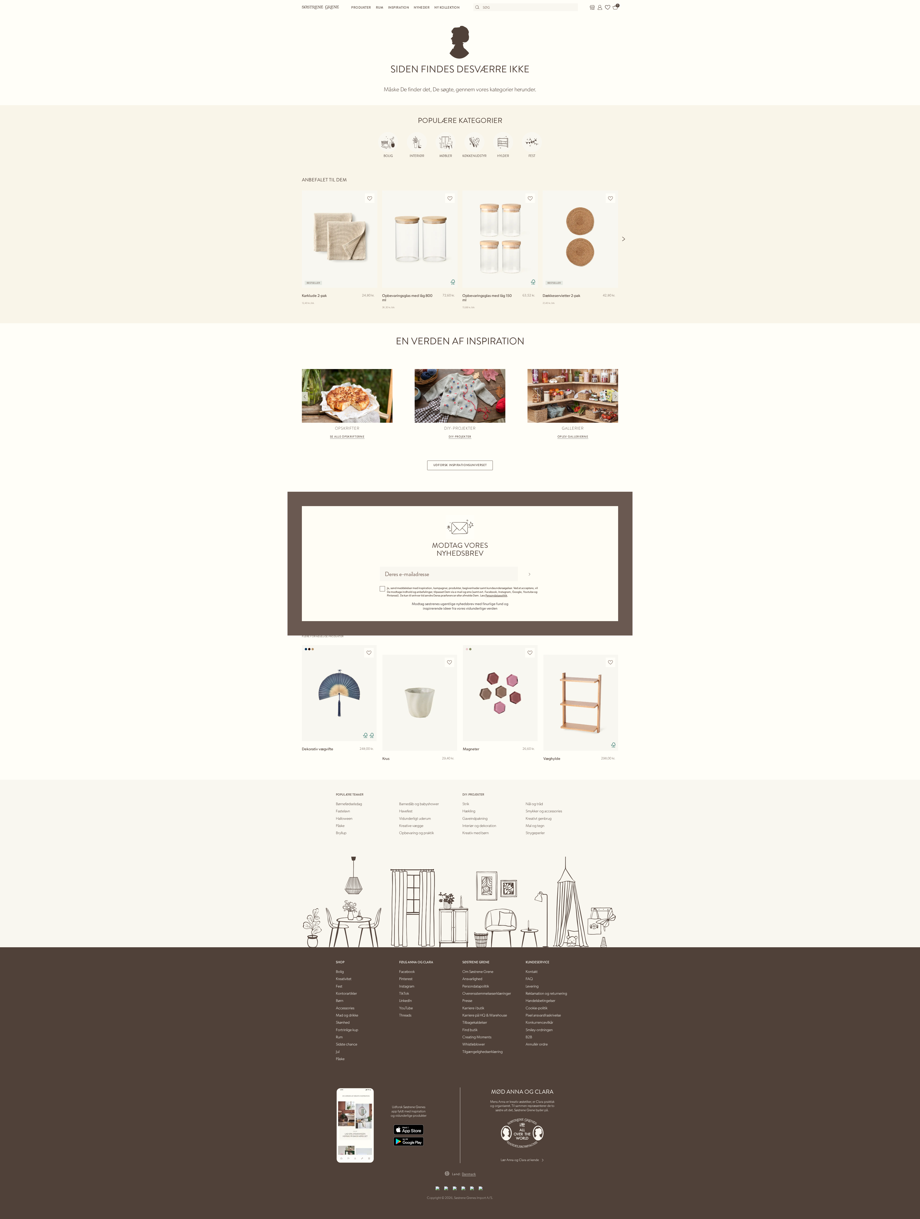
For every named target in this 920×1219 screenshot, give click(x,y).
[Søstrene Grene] (320, 7)
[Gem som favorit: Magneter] (530, 652)
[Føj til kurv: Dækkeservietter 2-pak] (612, 303)
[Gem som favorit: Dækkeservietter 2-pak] (610, 198)
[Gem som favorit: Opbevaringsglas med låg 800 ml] (450, 198)
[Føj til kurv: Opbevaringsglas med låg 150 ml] (532, 303)
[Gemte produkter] (607, 7)
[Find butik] (592, 7)
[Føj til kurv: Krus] (451, 766)
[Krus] (419, 703)
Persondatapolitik (496, 595)
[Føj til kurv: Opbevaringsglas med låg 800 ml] (452, 303)
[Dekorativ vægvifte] (339, 693)
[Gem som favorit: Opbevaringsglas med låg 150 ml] (530, 198)
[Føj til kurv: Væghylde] (612, 766)
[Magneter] (500, 693)
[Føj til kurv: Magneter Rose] (532, 756)
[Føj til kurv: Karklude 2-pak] (371, 303)
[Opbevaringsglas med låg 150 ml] (500, 239)
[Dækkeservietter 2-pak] (580, 239)
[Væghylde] (580, 703)
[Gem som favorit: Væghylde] (610, 662)
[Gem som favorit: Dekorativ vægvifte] (369, 652)
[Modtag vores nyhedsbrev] (529, 574)
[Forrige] (305, 396)
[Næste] (624, 239)
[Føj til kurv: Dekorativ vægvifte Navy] (371, 756)
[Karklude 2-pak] (339, 239)
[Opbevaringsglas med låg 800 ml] (420, 239)
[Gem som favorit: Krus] (449, 662)
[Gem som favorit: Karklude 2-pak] (369, 198)
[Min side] (600, 7)
